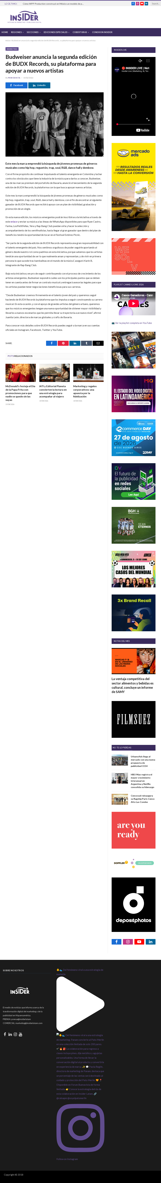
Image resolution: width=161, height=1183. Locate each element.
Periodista (14, 78)
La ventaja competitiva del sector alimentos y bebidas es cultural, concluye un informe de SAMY (132, 685)
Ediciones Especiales (55, 32)
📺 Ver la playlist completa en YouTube (132, 322)
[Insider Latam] (24, 17)
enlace (14, 221)
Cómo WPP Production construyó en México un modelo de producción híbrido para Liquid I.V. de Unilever (54, 3)
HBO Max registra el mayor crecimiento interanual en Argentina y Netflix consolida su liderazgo (142, 780)
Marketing (12, 49)
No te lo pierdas (122, 747)
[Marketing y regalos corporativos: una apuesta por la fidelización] (88, 373)
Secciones (33, 32)
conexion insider (102, 32)
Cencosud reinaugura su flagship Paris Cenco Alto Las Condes (143, 798)
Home (5, 32)
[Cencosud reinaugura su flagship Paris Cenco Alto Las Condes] (120, 799)
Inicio (8, 40)
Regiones (16, 32)
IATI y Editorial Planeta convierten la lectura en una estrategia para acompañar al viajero (53, 391)
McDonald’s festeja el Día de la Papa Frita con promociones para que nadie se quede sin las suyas (20, 393)
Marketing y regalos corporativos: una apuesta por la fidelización (85, 391)
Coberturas (80, 32)
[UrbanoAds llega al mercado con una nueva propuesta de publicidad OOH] (120, 760)
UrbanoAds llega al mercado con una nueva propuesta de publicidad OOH (143, 761)
